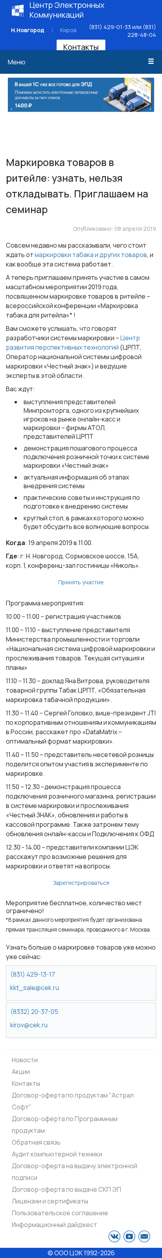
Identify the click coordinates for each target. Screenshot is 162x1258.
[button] (11, 108)
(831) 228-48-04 (141, 30)
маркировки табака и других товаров (91, 254)
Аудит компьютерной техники (57, 1154)
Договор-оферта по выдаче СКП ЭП (66, 1189)
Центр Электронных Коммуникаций (67, 10)
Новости (25, 1060)
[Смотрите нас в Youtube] (129, 1236)
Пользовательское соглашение (60, 1213)
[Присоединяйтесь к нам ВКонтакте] (114, 1236)
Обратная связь (36, 1142)
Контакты (81, 47)
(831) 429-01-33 (110, 27)
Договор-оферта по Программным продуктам (65, 1124)
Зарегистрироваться (81, 882)
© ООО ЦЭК (65, 1253)
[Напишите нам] (144, 1236)
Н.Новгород (27, 30)
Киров (68, 30)
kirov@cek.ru (29, 1025)
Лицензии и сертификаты (50, 1201)
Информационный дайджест (54, 1224)
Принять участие (81, 582)
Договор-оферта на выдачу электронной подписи (74, 1171)
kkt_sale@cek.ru (34, 987)
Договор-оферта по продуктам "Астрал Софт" (73, 1101)
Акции (21, 1071)
